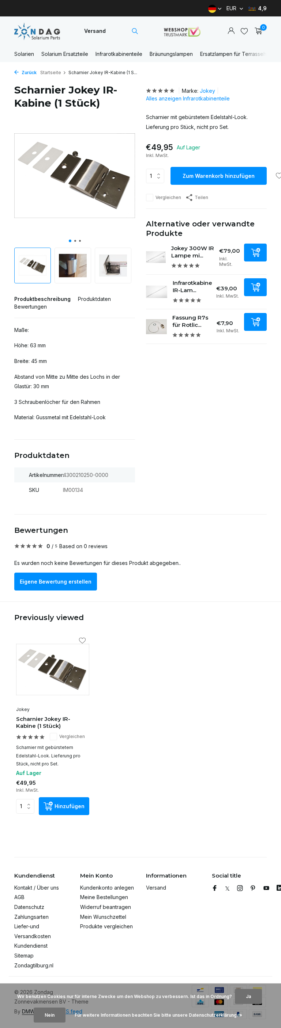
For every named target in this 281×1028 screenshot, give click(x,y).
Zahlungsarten (31, 917)
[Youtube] (266, 888)
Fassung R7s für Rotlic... (190, 321)
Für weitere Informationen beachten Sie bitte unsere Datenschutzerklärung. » (158, 1015)
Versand (95, 31)
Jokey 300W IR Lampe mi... (192, 252)
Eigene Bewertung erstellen (55, 581)
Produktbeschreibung (42, 299)
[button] (70, 241)
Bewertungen (30, 306)
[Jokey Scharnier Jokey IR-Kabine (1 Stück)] (52, 669)
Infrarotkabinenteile (118, 54)
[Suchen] (135, 31)
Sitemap (24, 955)
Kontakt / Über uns (36, 887)
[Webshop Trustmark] (182, 31)
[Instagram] (240, 888)
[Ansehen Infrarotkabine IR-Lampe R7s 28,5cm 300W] (156, 292)
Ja (248, 996)
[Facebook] (215, 888)
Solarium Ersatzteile (64, 54)
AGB (19, 897)
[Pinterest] (253, 888)
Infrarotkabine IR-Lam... (192, 286)
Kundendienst (31, 946)
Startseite (50, 72)
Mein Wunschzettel (103, 917)
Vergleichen (168, 197)
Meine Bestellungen (104, 897)
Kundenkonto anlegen (107, 887)
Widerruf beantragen (105, 907)
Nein (50, 1015)
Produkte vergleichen (106, 926)
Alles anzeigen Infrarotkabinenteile (188, 98)
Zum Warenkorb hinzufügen (219, 176)
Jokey (207, 91)
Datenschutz (29, 907)
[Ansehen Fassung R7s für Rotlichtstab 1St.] (156, 326)
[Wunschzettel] (244, 31)
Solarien (24, 54)
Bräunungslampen (171, 54)
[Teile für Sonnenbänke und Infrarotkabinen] (37, 31)
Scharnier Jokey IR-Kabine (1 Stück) (43, 722)
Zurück (28, 72)
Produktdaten (94, 299)
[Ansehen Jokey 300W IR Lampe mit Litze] (156, 257)
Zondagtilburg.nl (33, 965)
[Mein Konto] (231, 31)
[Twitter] (227, 888)
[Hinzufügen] (255, 252)
